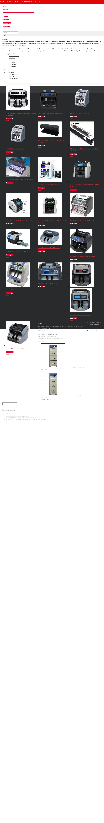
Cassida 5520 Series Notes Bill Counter (80, 315)
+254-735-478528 (42, 330)
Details (7, 120)
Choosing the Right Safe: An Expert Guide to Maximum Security (20, 417)
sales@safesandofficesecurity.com (54, 338)
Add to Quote (9, 118)
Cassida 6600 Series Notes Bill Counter (49, 283)
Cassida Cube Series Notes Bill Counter (17, 251)
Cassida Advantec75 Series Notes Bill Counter (82, 256)
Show (13, 74)
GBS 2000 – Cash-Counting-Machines (49, 184)
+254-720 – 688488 (46, 328)
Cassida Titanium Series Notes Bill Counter (82, 220)
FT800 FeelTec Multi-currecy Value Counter (50, 113)
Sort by (14, 56)
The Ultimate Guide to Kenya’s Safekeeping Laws (17, 416)
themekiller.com (96, 331)
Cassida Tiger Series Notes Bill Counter (49, 248)
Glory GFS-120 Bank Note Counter (15, 149)
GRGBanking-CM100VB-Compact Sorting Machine (20, 220)
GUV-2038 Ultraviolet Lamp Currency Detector (19, 179)
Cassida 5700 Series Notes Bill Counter (17, 349)
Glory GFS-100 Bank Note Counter (79, 113)
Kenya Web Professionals (94, 324)
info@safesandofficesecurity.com (34, 1)
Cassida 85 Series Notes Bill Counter (16, 290)
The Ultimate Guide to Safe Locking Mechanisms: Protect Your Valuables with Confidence (26, 419)
